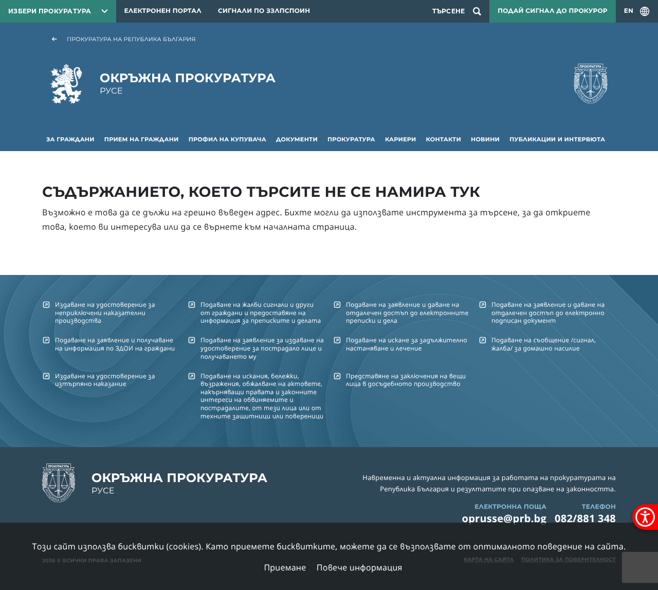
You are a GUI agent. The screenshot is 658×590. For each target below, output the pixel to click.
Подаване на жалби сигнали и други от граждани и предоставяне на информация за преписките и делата (260, 312)
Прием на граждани (141, 139)
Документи (297, 139)
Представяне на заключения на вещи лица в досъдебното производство (406, 380)
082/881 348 (585, 518)
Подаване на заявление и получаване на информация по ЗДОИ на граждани (115, 344)
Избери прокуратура (50, 11)
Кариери (400, 139)
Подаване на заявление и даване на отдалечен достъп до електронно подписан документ (548, 312)
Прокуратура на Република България (131, 39)
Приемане (285, 567)
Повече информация (360, 567)
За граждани (70, 139)
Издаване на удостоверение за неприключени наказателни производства (105, 312)
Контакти (443, 139)
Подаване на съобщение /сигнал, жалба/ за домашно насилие (543, 344)
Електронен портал (163, 11)
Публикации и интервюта (557, 139)
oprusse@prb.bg (504, 518)
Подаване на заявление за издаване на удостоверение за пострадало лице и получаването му (262, 348)
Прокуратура (351, 139)
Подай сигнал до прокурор (552, 11)
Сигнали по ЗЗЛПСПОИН (264, 11)
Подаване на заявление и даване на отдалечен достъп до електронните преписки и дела (407, 312)
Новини (485, 139)
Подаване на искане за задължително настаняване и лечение (406, 344)
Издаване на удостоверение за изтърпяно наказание (105, 380)
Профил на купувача (227, 139)
